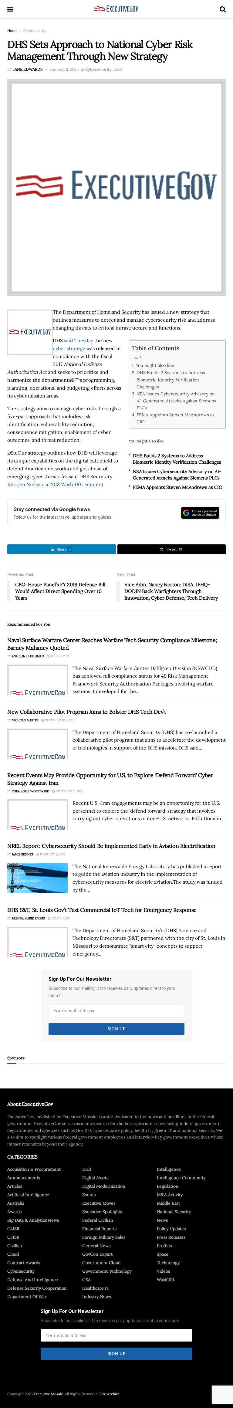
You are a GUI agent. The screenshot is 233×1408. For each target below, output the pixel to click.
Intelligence (169, 1169)
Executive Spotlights (102, 1211)
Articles (14, 1186)
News (162, 1220)
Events (89, 1194)
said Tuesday (78, 340)
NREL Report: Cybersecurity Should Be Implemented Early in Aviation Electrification (111, 845)
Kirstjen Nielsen (25, 484)
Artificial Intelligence (28, 1194)
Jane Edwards (27, 69)
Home (12, 30)
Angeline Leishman (28, 656)
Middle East (168, 1203)
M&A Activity (170, 1194)
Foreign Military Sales (103, 1237)
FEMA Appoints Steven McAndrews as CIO (175, 418)
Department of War (26, 1296)
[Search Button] (223, 9)
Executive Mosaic (48, 1394)
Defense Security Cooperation (37, 1288)
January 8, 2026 (64, 69)
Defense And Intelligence (32, 1279)
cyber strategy (69, 348)
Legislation (167, 1186)
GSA (86, 1279)
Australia (15, 1203)
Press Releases (171, 1237)
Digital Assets (95, 1177)
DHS (117, 69)
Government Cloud (101, 1262)
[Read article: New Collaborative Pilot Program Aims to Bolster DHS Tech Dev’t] (37, 744)
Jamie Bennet (22, 854)
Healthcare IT (95, 1288)
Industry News (96, 1296)
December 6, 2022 (69, 791)
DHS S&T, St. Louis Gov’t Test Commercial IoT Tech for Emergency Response (102, 909)
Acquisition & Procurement (34, 1169)
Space (162, 1254)
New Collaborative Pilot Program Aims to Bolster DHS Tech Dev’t (86, 711)
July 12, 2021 (59, 656)
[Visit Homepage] (116, 9)
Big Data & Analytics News (33, 1220)
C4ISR (13, 1228)
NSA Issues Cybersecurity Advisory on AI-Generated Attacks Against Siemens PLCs (176, 401)
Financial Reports (99, 1228)
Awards (14, 1211)
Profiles (164, 1245)
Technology (168, 1262)
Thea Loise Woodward (30, 791)
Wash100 (165, 1279)
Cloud (13, 1254)
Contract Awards (23, 1262)
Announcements (23, 1177)
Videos (163, 1271)
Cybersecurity (34, 30)
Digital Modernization (103, 1186)
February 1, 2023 (52, 854)
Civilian (14, 1245)
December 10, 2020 (58, 720)
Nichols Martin (25, 720)
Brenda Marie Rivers (28, 918)
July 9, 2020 (60, 918)
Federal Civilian (97, 1220)
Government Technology (107, 1271)
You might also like (155, 365)
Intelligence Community (181, 1177)
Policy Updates (171, 1228)
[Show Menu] (10, 9)
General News (96, 1245)
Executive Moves (98, 1203)
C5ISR (13, 1237)
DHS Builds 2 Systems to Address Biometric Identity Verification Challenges (171, 379)
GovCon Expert (97, 1254)
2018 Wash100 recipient (76, 484)
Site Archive (110, 1394)
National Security (174, 1211)
